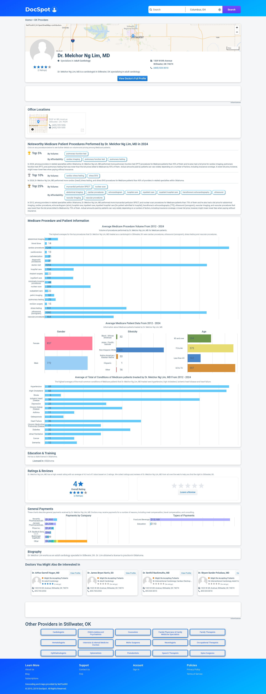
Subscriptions (31, 678)
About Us (29, 669)
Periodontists (133, 653)
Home (28, 20)
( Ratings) (42, 70)
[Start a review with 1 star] (174, 486)
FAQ (81, 674)
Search (232, 9)
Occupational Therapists (207, 642)
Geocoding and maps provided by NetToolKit (46, 684)
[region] (133, 37)
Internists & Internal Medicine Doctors (96, 643)
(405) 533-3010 (160, 68)
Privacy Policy (193, 669)
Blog (27, 674)
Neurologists (170, 642)
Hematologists (58, 642)
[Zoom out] (237, 32)
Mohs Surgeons (133, 642)
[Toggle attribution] (32, 129)
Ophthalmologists (58, 653)
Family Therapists (207, 632)
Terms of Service (194, 674)
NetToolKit (30, 25)
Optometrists (95, 653)
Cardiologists (58, 632)
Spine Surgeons (207, 653)
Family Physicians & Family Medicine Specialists (170, 633)
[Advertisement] (133, 94)
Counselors (133, 632)
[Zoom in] (237, 27)
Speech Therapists (170, 653)
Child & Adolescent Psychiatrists (96, 633)
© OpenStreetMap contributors (48, 25)
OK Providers (41, 20)
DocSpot (37, 9)
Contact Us (84, 669)
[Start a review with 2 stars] (177, 486)
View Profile (75, 573)
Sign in (136, 669)
